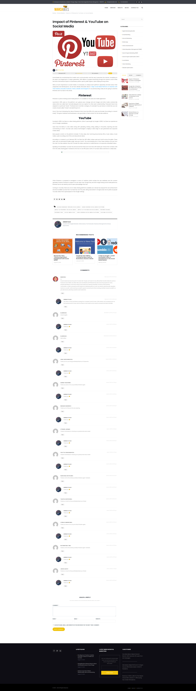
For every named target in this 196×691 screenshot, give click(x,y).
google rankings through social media (68, 207)
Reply (62, 293)
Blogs (127, 7)
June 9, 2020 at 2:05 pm (111, 545)
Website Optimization (127, 67)
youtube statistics (106, 212)
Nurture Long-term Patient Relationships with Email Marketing (86, 671)
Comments (138, 75)
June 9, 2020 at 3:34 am (111, 522)
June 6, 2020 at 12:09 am (111, 359)
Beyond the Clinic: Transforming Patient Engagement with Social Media (61, 258)
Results (120, 7)
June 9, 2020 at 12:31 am (111, 475)
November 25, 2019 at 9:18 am (110, 335)
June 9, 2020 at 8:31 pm (111, 510)
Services (112, 7)
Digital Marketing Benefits (128, 31)
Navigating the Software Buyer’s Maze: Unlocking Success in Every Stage (87, 664)
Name (55, 619)
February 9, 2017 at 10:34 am (111, 276)
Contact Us (134, 7)
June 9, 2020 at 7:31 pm (112, 568)
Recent (130, 75)
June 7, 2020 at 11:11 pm (112, 452)
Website (98, 619)
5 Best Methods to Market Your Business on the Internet (135, 96)
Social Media (61, 13)
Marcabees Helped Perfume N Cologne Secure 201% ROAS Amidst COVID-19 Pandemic (132, 667)
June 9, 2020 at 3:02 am (111, 498)
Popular (124, 75)
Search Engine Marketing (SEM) (130, 53)
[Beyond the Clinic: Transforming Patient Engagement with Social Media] (63, 246)
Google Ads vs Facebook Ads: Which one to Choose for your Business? (135, 88)
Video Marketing (126, 64)
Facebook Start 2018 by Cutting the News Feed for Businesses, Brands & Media (84, 257)
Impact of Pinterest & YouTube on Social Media (135, 79)
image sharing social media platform (93, 207)
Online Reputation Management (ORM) (132, 49)
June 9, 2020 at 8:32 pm (111, 580)
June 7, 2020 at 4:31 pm (112, 429)
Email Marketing (126, 34)
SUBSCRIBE (109, 672)
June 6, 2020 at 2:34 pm (111, 382)
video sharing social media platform (88, 212)
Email (76, 619)
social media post (70, 212)
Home (106, 7)
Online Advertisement (127, 45)
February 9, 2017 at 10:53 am (111, 299)
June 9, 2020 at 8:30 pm (111, 464)
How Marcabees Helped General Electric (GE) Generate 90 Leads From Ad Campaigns (132, 656)
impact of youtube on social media (88, 209)
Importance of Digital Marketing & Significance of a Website (135, 105)
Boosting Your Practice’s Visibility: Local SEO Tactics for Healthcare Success (86, 656)
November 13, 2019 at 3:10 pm (110, 312)
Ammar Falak (61, 70)
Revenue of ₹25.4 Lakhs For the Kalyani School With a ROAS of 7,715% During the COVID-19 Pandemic (132, 678)
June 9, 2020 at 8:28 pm (111, 324)
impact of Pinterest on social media (65, 209)
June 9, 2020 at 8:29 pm (111, 370)
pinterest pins (59, 212)
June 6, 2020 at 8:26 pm (111, 405)
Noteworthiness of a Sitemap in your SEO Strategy (134, 113)
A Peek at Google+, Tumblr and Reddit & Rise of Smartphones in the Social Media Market (106, 258)
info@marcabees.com (112, 2)
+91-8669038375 (124, 2)
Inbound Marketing (127, 38)
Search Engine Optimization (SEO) (130, 56)
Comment (56, 605)
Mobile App (125, 42)
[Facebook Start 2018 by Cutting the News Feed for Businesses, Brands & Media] (85, 246)
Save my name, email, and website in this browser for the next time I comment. (76, 625)
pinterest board (105, 209)
